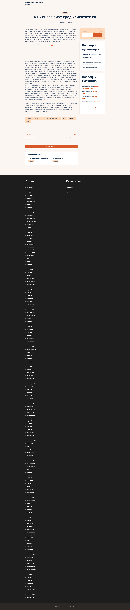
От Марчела (70, 193)
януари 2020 (30, 372)
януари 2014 (30, 523)
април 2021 (30, 329)
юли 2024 (29, 227)
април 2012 (30, 583)
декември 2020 (31, 341)
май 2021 (29, 327)
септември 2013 (31, 535)
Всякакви (65, 12)
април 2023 (30, 270)
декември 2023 (31, 247)
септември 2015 (31, 466)
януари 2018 (30, 432)
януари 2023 (30, 278)
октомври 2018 (31, 415)
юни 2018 (29, 426)
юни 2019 (29, 392)
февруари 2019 (31, 404)
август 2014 (30, 503)
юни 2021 (29, 324)
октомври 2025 (31, 201)
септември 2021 (31, 315)
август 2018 (30, 421)
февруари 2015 (31, 486)
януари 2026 (30, 198)
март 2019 (29, 401)
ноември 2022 (31, 284)
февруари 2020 (31, 369)
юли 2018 (29, 423)
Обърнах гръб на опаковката (91, 60)
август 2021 (30, 318)
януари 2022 (30, 307)
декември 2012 (31, 560)
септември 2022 (31, 287)
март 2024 (29, 238)
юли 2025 (29, 204)
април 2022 (30, 298)
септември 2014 (31, 500)
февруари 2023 (31, 275)
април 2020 (30, 364)
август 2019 (30, 386)
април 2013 (30, 549)
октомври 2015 (31, 463)
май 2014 (29, 512)
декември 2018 (31, 409)
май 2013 (29, 546)
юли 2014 (29, 506)
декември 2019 (31, 375)
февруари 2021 (31, 335)
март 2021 (29, 332)
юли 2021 (29, 321)
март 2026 (29, 195)
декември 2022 (31, 281)
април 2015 (30, 480)
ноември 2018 (30, 412)
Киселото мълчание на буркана (92, 54)
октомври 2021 (31, 312)
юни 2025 (29, 207)
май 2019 (29, 395)
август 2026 (30, 187)
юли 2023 (29, 261)
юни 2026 (29, 193)
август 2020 (30, 352)
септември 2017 (31, 441)
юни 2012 (29, 577)
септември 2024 (31, 221)
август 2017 (30, 443)
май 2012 (29, 580)
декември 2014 (31, 492)
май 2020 (29, 361)
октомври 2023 (31, 252)
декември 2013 (31, 526)
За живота (70, 190)
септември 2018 (31, 418)
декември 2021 (31, 309)
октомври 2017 (31, 438)
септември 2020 (31, 349)
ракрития (71, 118)
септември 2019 (31, 384)
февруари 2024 (31, 241)
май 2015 (29, 478)
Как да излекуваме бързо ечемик (38, 158)
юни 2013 (29, 543)
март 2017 (29, 449)
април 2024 (30, 235)
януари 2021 (30, 338)
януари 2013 (30, 557)
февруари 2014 (31, 520)
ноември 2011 (30, 597)
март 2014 (29, 517)
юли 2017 (29, 446)
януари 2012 (30, 592)
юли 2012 (29, 575)
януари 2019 (30, 406)
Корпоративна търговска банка (51, 118)
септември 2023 (31, 255)
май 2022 (29, 295)
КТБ (64, 118)
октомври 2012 (31, 566)
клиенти (37, 118)
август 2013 (30, 537)
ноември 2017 (30, 435)
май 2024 (29, 232)
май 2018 (29, 429)
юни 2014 (29, 509)
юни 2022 (29, 292)
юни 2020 (29, 358)
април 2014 (30, 515)
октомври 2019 (31, 381)
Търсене (84, 32)
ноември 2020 (31, 344)
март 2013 (29, 552)
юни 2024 (29, 230)
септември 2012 (31, 569)
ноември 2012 (30, 563)
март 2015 (29, 483)
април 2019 (30, 398)
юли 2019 (29, 389)
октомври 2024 (31, 218)
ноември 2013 (30, 529)
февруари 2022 (31, 304)
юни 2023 (29, 264)
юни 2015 (29, 475)
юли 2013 (29, 540)
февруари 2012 (31, 589)
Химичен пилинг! (57, 158)
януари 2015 (30, 489)
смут (28, 121)
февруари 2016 (31, 452)
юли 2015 (29, 472)
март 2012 (29, 586)
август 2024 (30, 224)
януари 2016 (30, 455)
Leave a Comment (51, 146)
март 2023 (29, 272)
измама (29, 118)
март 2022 (29, 301)
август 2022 (30, 289)
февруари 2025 (31, 213)
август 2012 (30, 572)
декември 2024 (31, 215)
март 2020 (29, 366)
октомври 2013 (31, 532)
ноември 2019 (30, 378)
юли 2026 (29, 190)
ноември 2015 (30, 460)
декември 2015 (31, 458)
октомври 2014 (31, 498)
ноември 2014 (30, 495)
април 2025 (30, 210)
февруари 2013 (31, 555)
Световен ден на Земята (90, 67)
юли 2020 (29, 355)
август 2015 (30, 469)
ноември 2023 (30, 250)
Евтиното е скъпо (88, 57)
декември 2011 (31, 594)
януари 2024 (30, 244)
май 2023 (29, 267)
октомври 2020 (31, 347)
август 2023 (30, 258)
